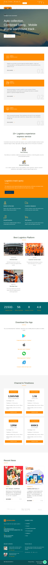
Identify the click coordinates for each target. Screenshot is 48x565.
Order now (9, 35)
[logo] (9, 520)
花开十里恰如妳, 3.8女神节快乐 (13, 488)
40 (42, 500)
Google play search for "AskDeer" (24, 340)
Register (10, 1)
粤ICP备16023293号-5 (8, 561)
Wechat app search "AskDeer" (24, 358)
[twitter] (41, 2)
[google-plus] (43, 2)
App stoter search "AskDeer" (24, 349)
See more (8, 499)
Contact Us (21, 35)
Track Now (24, 3)
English (17, 1)
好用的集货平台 (30, 486)
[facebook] (39, 2)
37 (21, 499)
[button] (5, 15)
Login (6, 1)
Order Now (13, 412)
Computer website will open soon (24, 366)
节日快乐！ (8, 486)
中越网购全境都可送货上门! (33, 488)
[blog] (13, 475)
